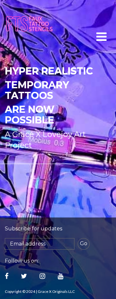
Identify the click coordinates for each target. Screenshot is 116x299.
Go (83, 243)
